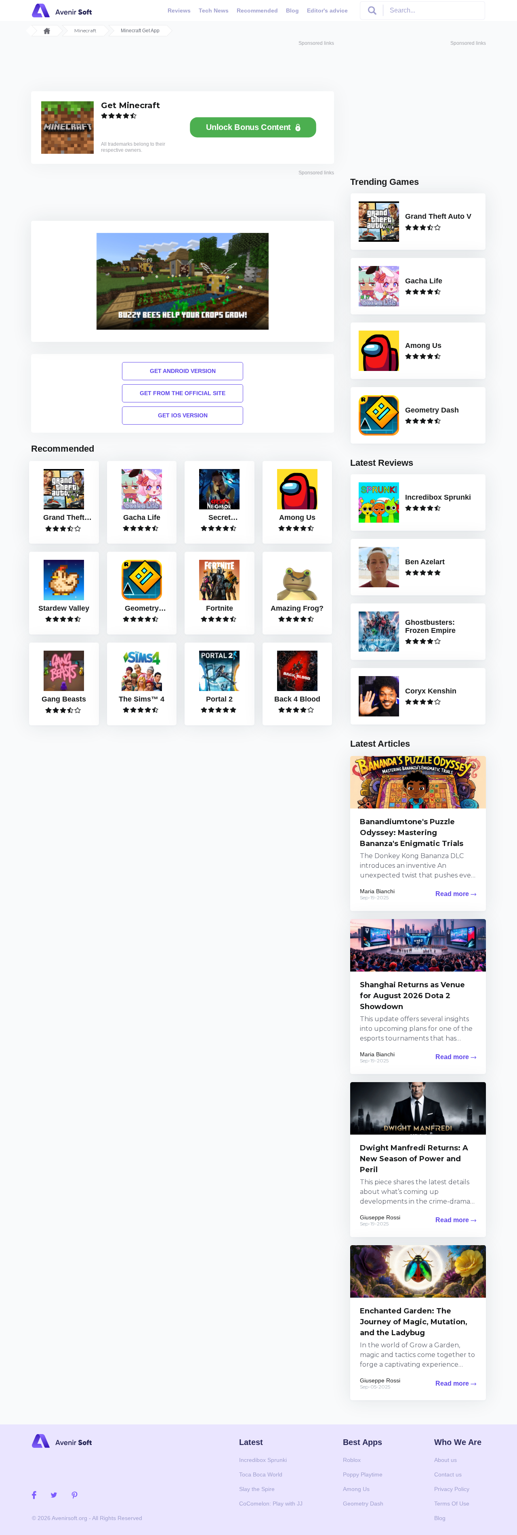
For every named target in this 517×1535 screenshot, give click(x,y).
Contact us (448, 1474)
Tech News (214, 10)
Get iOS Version (183, 415)
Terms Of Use (451, 1503)
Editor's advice (327, 10)
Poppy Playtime (362, 1474)
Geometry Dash (363, 1503)
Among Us (356, 1489)
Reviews (179, 10)
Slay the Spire (257, 1489)
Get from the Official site (182, 393)
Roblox (352, 1460)
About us (445, 1460)
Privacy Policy (451, 1489)
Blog (292, 10)
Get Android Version (183, 371)
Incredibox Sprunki (263, 1460)
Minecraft (85, 30)
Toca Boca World (260, 1474)
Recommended (257, 10)
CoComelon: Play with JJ (271, 1503)
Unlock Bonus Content (248, 127)
